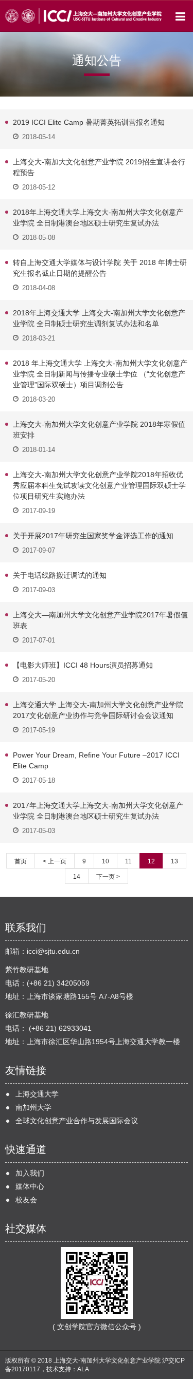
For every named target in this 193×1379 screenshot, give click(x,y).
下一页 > (108, 876)
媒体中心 (29, 1186)
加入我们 (29, 1173)
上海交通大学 (37, 1094)
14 (76, 876)
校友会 (26, 1200)
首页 (20, 861)
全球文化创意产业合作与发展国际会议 (76, 1121)
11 (128, 861)
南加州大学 (33, 1107)
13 (174, 861)
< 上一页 (54, 861)
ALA (83, 1369)
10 (105, 861)
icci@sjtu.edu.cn (53, 951)
